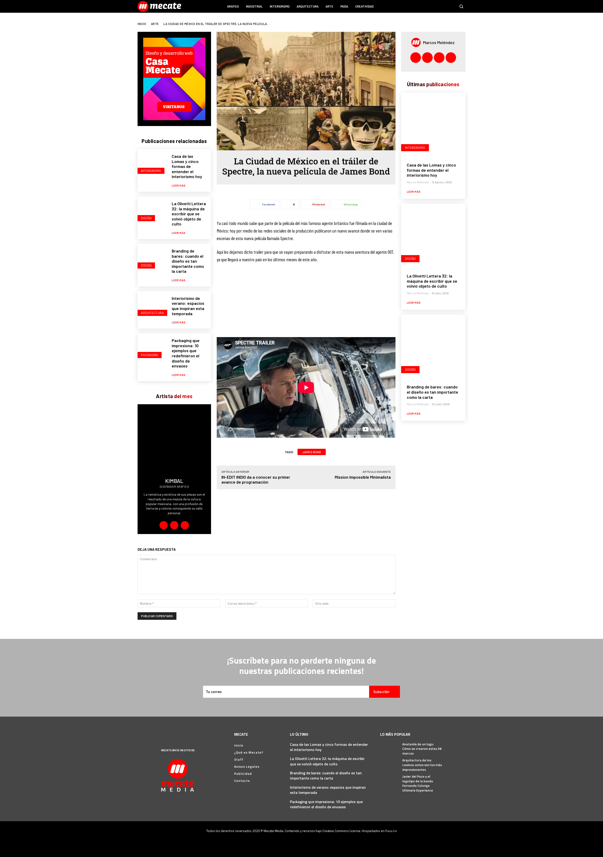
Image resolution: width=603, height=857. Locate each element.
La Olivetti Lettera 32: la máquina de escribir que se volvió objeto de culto (189, 213)
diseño (146, 218)
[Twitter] (451, 6)
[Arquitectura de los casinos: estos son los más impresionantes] (389, 764)
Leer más (179, 185)
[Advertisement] (306, 302)
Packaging (149, 355)
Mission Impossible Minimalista (363, 477)
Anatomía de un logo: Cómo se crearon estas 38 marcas (421, 749)
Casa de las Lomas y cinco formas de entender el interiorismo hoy (187, 166)
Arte (155, 24)
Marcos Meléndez (439, 42)
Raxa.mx (391, 830)
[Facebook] (424, 6)
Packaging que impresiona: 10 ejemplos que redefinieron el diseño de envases (186, 353)
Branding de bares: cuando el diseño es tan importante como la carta (188, 261)
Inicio (142, 24)
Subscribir (381, 691)
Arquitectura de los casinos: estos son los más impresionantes (422, 765)
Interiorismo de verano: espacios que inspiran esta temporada (188, 306)
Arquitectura (152, 313)
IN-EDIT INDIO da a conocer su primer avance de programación (255, 479)
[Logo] (160, 6)
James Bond (311, 452)
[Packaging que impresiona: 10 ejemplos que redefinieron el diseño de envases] (152, 348)
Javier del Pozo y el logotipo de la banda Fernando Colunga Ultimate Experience (417, 783)
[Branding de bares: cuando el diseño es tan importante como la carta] (152, 258)
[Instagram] (433, 6)
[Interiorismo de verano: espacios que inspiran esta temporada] (152, 306)
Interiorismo (151, 171)
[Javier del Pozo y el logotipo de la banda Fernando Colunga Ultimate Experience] (389, 780)
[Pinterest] (442, 6)
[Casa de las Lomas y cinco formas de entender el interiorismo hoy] (152, 164)
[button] (461, 6)
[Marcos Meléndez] (417, 42)
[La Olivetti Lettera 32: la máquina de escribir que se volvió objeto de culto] (152, 211)
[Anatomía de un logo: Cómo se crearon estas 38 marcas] (389, 748)
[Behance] (163, 525)
